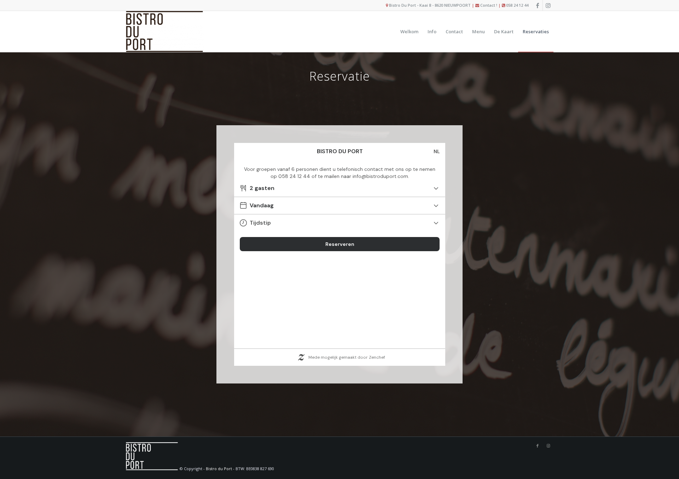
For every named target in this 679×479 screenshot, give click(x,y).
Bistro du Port (219, 468)
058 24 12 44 (517, 5)
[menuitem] (409, 31)
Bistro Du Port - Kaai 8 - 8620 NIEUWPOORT (430, 5)
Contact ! (488, 5)
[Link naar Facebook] (537, 5)
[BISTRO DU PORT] (165, 31)
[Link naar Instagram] (548, 5)
